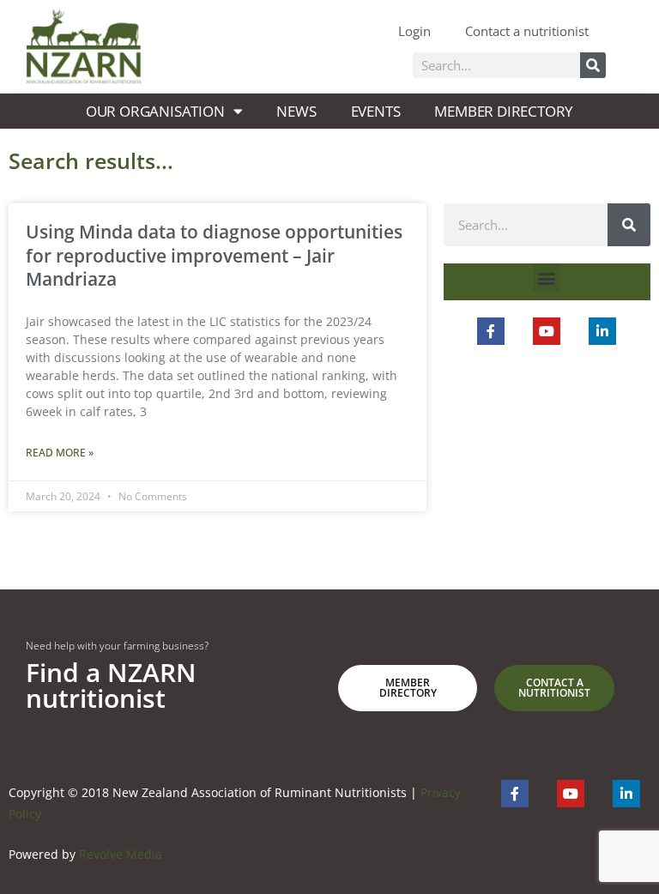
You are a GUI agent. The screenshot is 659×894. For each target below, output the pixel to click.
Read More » (60, 452)
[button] (547, 277)
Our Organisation (155, 111)
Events (376, 111)
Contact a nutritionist (527, 30)
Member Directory (503, 111)
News (296, 111)
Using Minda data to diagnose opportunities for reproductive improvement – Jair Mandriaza (214, 255)
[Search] (593, 65)
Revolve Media (120, 854)
